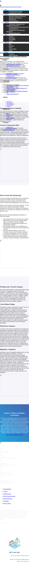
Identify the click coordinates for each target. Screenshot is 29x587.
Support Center (7, 494)
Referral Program (7, 498)
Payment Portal (7, 489)
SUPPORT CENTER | (6, 2)
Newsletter (6, 501)
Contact (5, 491)
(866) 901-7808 (23, 2)
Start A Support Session (9, 496)
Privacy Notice (7, 503)
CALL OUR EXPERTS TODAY (14, 434)
